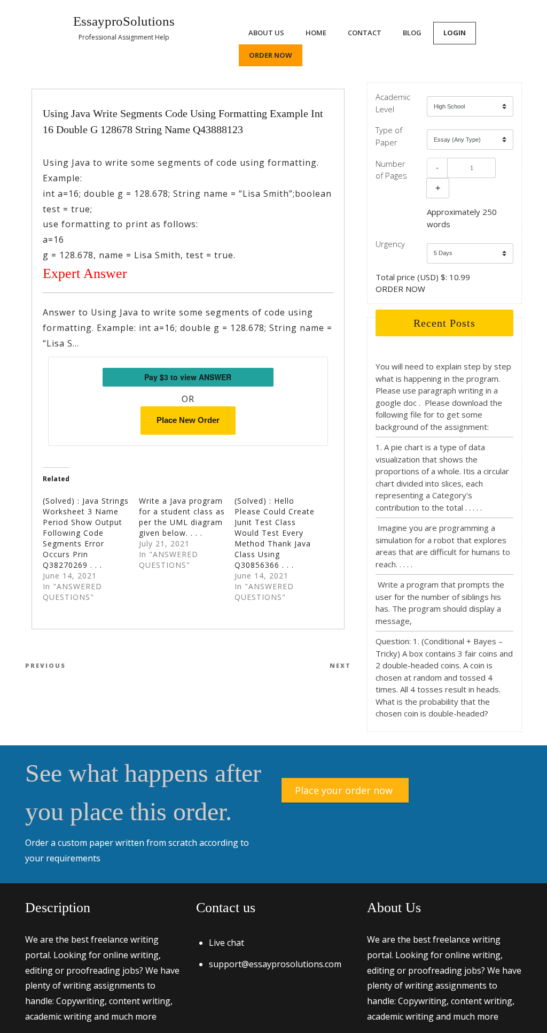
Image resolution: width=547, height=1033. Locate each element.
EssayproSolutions (124, 21)
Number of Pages (391, 169)
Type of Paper (389, 136)
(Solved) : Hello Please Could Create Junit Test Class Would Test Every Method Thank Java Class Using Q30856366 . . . (275, 533)
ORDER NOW (400, 288)
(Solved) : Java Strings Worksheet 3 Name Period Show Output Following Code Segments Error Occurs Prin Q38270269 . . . (86, 533)
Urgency (390, 243)
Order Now (270, 55)
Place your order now (344, 790)
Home (316, 32)
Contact (364, 32)
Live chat (226, 943)
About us (266, 32)
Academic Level (393, 102)
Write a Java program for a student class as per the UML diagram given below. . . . (182, 517)
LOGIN (454, 32)
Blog (412, 32)
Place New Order (188, 420)
